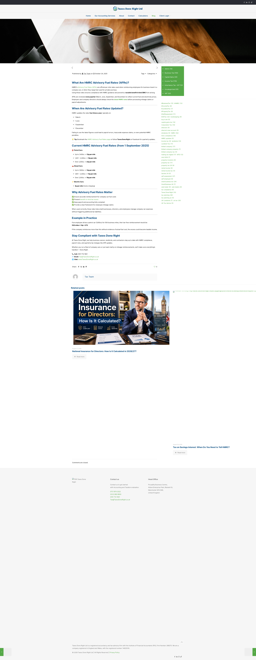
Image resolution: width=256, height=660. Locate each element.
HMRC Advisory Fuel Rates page (99, 139)
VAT (166, 93)
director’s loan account (170, 130)
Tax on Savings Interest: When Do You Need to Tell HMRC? (201, 447)
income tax (166, 141)
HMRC (174, 133)
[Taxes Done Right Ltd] (128, 9)
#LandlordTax (167, 109)
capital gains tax (168, 122)
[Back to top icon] (182, 642)
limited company (168, 146)
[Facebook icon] (244, 2)
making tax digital (168, 154)
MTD (180, 154)
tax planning (167, 195)
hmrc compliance (168, 136)
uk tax (177, 200)
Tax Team (87, 74)
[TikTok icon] (251, 2)
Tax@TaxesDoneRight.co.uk (120, 500)
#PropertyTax (167, 111)
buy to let (165, 119)
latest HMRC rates (120, 99)
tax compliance (167, 189)
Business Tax (169, 73)
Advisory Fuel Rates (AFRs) (87, 87)
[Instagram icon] (249, 2)
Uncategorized (170, 89)
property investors (168, 160)
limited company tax (169, 152)
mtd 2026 (165, 157)
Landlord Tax (167, 144)
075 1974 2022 (115, 492)
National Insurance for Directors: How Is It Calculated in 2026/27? (104, 351)
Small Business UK (168, 184)
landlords (176, 141)
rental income (167, 168)
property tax (166, 163)
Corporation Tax (168, 125)
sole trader (166, 187)
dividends (165, 133)
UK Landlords (166, 200)
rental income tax (168, 171)
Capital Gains (169, 77)
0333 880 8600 (115, 494)
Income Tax (169, 81)
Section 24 (166, 173)
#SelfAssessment (168, 114)
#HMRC (178, 103)
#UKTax (165, 117)
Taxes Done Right (168, 192)
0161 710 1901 (115, 497)
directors (165, 127)
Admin (167, 69)
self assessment (168, 176)
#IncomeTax (166, 106)
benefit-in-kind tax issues (89, 199)
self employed (167, 179)
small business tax (168, 181)
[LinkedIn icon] (246, 2)
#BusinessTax (167, 103)
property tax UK (167, 165)
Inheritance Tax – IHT (172, 85)
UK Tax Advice (167, 203)
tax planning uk (167, 198)
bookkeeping (176, 117)
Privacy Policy (115, 652)
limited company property (171, 149)
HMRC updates (167, 138)
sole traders (177, 187)
